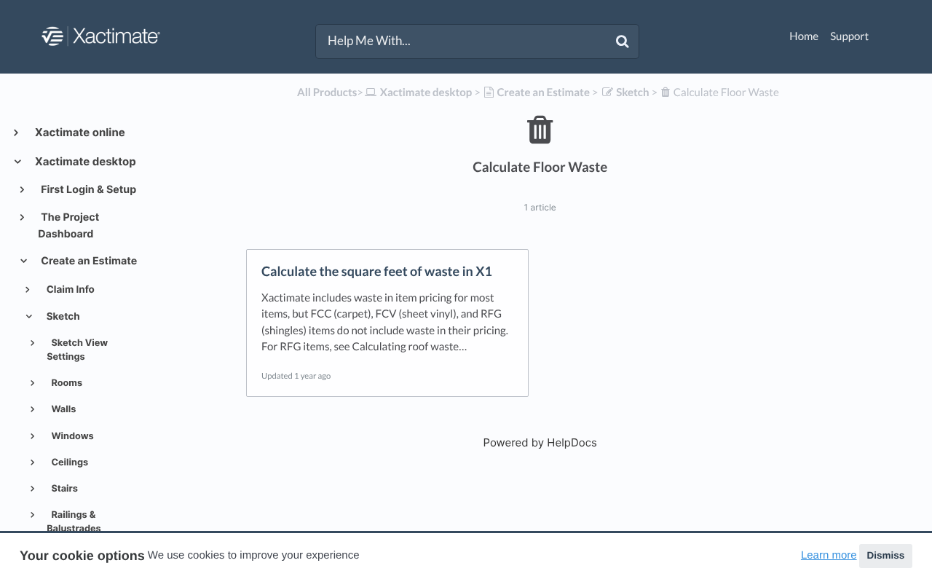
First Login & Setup (87, 190)
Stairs (63, 489)
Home (803, 36)
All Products (327, 92)
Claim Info (69, 290)
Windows (71, 436)
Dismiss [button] (885, 555)
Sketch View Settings (77, 350)
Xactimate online (79, 132)
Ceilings (68, 462)
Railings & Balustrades (74, 522)
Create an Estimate (88, 261)
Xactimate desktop (84, 161)
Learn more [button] (829, 555)
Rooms (65, 383)
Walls (62, 409)
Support (849, 36)
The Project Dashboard (68, 225)
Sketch (62, 317)
